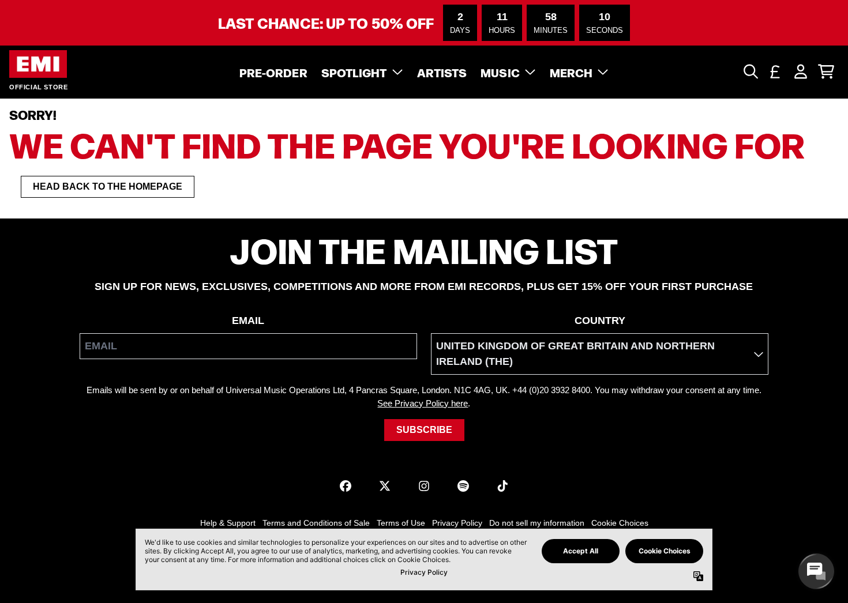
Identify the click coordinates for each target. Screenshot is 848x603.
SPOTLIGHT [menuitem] (354, 71)
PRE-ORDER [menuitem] (273, 71)
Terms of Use (401, 522)
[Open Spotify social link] (463, 486)
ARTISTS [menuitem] (442, 71)
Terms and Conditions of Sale (316, 522)
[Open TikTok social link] (502, 486)
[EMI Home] (38, 64)
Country (600, 320)
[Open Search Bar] (750, 71)
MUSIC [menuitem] (500, 71)
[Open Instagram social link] (424, 486)
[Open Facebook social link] (345, 486)
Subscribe (424, 430)
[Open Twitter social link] (384, 486)
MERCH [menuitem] (571, 71)
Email (248, 320)
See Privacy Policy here (422, 403)
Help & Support (228, 522)
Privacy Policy (457, 522)
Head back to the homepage (107, 186)
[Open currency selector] (775, 71)
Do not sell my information (536, 522)
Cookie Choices (619, 522)
